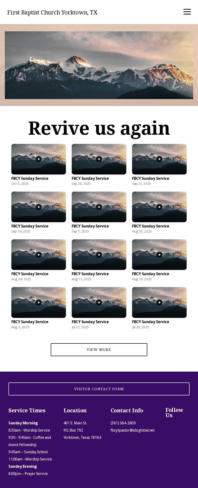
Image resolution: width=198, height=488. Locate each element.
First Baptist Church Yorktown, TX (52, 12)
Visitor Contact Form (99, 389)
